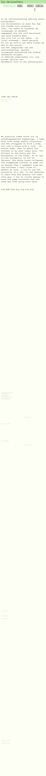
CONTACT (39, 7)
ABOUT (30, 5)
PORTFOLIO (9, 5)
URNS (20, 5)
